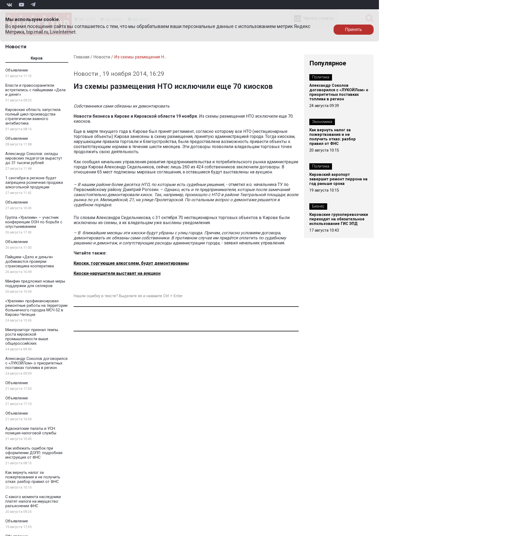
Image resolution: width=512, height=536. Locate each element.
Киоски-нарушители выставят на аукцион (117, 273)
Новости (15, 46)
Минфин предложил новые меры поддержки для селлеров (35, 283)
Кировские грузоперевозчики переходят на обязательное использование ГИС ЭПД (338, 219)
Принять (353, 29)
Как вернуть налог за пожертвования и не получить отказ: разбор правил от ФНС (32, 477)
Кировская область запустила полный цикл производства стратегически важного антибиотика (33, 117)
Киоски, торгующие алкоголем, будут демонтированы (131, 263)
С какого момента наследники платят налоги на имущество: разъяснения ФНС (33, 501)
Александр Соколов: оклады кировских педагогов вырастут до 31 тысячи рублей (33, 158)
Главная (81, 56)
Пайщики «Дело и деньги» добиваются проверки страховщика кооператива (29, 261)
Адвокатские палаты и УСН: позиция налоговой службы (30, 430)
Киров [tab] (37, 58)
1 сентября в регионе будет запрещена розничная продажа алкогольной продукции (34, 182)
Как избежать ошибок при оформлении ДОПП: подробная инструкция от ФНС (33, 453)
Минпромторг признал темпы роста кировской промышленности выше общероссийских (31, 337)
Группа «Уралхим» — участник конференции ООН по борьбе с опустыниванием (33, 222)
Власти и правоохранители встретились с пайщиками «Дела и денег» (35, 90)
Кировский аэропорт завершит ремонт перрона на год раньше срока (338, 179)
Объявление (16, 70)
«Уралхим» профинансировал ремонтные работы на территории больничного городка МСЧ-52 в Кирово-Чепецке (36, 308)
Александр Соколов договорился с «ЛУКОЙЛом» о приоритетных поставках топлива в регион (36, 363)
